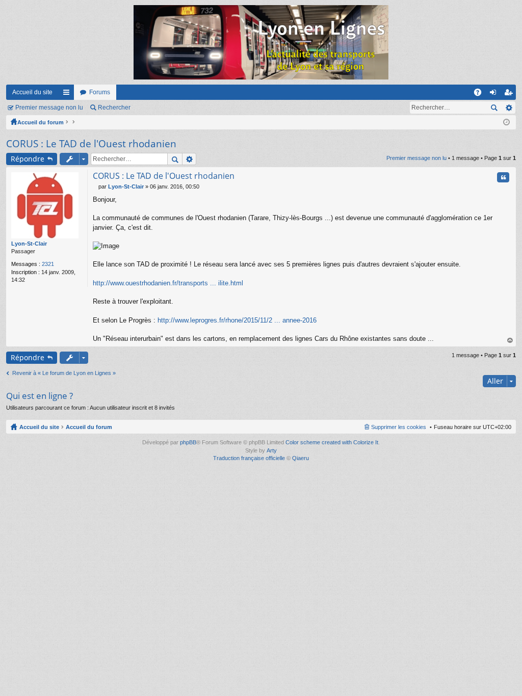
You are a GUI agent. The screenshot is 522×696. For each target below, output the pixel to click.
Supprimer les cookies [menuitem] (398, 427)
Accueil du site (32, 92)
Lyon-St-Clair (29, 243)
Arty (272, 450)
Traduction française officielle (249, 458)
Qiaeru (300, 458)
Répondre (27, 159)
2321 (48, 264)
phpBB (188, 442)
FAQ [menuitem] (481, 94)
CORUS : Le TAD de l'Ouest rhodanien (91, 143)
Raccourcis (68, 94)
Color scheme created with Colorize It (331, 442)
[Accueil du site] (261, 42)
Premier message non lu (49, 107)
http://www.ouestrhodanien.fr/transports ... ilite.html (168, 283)
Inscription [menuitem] (510, 94)
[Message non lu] (95, 186)
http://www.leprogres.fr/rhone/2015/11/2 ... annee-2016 (237, 320)
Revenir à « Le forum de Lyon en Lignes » (64, 373)
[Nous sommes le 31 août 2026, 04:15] (506, 122)
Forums (99, 92)
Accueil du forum (40, 122)
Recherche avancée (508, 107)
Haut (510, 340)
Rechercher (114, 107)
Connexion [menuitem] (495, 94)
